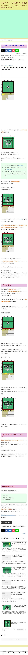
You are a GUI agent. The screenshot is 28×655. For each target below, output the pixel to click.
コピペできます (8, 65)
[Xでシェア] (3, 50)
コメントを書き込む (14, 639)
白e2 (21, 219)
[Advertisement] (14, 24)
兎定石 (10, 522)
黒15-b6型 (9, 169)
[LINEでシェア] (17, 50)
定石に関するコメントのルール (8, 515)
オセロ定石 (5, 522)
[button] (25, 366)
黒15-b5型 (20, 165)
